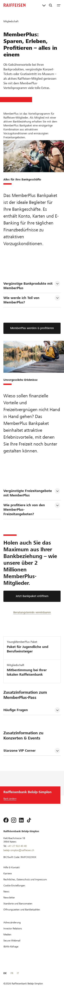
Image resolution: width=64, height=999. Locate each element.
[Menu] (58, 5)
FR (12, 973)
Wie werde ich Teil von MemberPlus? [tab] (21, 300)
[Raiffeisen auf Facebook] (6, 820)
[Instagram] (13, 820)
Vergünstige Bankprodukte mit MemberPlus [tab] (28, 286)
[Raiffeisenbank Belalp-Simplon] (14, 5)
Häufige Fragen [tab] (15, 710)
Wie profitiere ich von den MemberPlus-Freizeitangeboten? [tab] (24, 509)
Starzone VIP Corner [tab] (19, 751)
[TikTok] (29, 820)
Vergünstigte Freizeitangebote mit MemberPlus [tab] (28, 493)
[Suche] (50, 5)
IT (18, 973)
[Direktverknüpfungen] (43, 5)
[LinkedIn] (21, 820)
